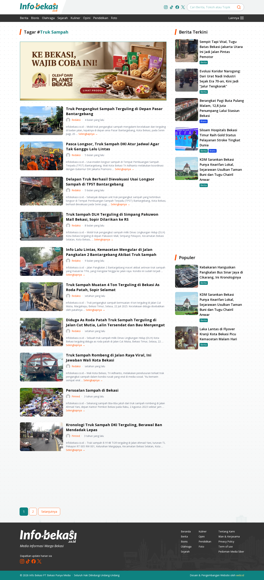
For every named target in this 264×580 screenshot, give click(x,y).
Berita (24, 18)
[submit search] (239, 7)
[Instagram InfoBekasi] (166, 7)
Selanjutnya (49, 512)
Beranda (186, 531)
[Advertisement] (93, 483)
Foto (114, 18)
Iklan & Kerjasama (229, 536)
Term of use (225, 546)
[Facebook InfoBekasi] (177, 7)
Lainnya (233, 18)
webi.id (240, 575)
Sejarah (62, 18)
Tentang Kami (226, 531)
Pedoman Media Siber (231, 551)
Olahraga (48, 18)
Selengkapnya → (88, 134)
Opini (86, 18)
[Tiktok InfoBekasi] (171, 7)
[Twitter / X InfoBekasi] (183, 7)
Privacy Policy (226, 541)
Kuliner (75, 18)
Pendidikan (100, 18)
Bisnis (35, 18)
